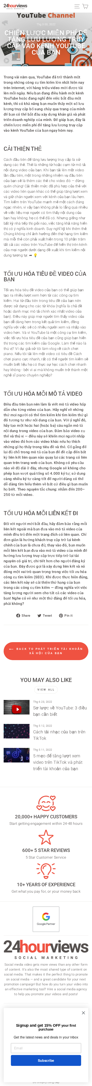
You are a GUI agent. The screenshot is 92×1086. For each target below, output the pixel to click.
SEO (38, 577)
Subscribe (46, 1060)
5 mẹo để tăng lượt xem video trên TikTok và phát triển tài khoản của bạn (57, 762)
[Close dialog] (83, 1013)
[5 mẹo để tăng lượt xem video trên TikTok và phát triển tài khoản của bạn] (17, 755)
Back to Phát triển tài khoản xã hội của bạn (49, 651)
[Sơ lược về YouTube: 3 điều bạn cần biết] (17, 707)
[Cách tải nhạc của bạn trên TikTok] (17, 731)
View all (46, 689)
